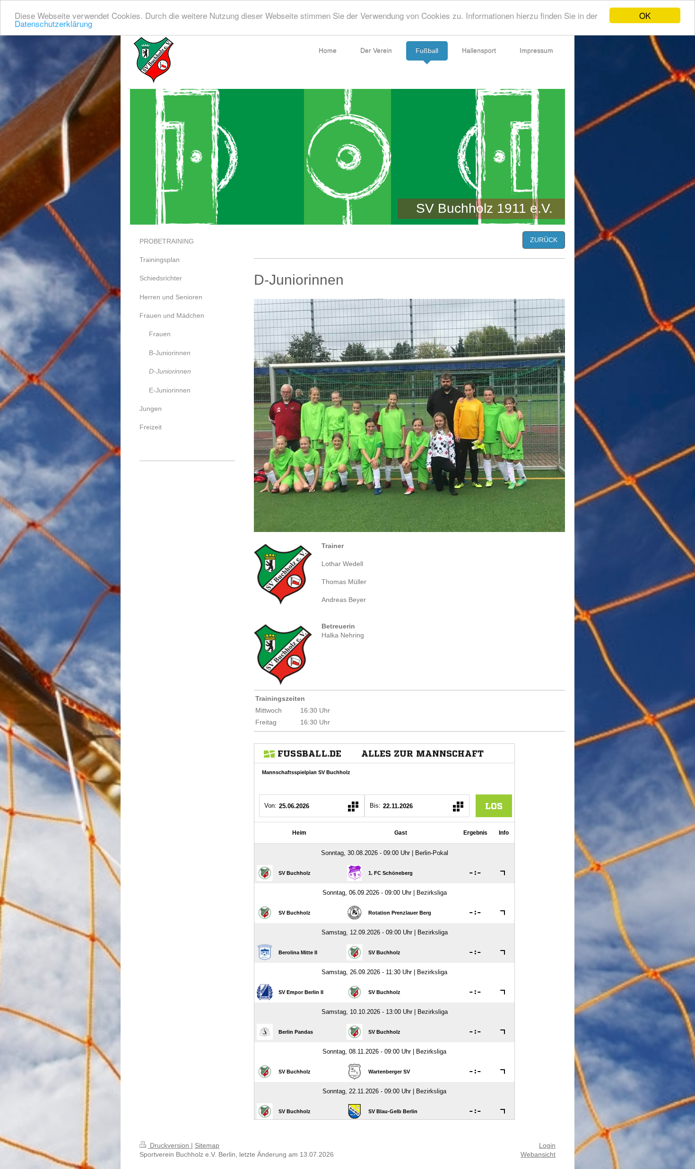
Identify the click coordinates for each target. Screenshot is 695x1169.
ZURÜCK (543, 240)
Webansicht (538, 1154)
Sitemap (207, 1145)
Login (547, 1145)
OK (645, 15)
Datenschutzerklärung (53, 24)
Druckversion (169, 1145)
